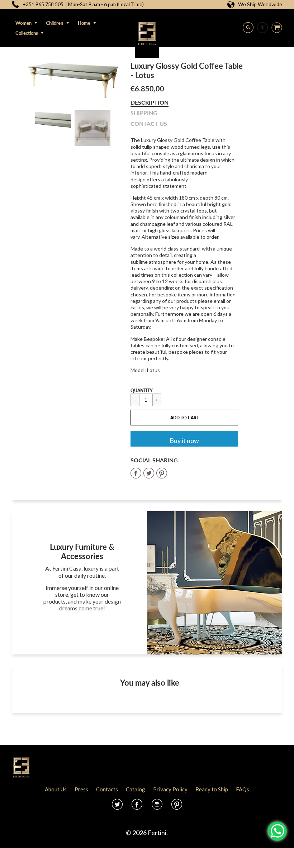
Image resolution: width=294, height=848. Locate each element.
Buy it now (184, 440)
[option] (73, 80)
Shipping (144, 112)
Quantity (142, 390)
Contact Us (149, 123)
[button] (184, 417)
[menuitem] (27, 23)
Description (150, 102)
